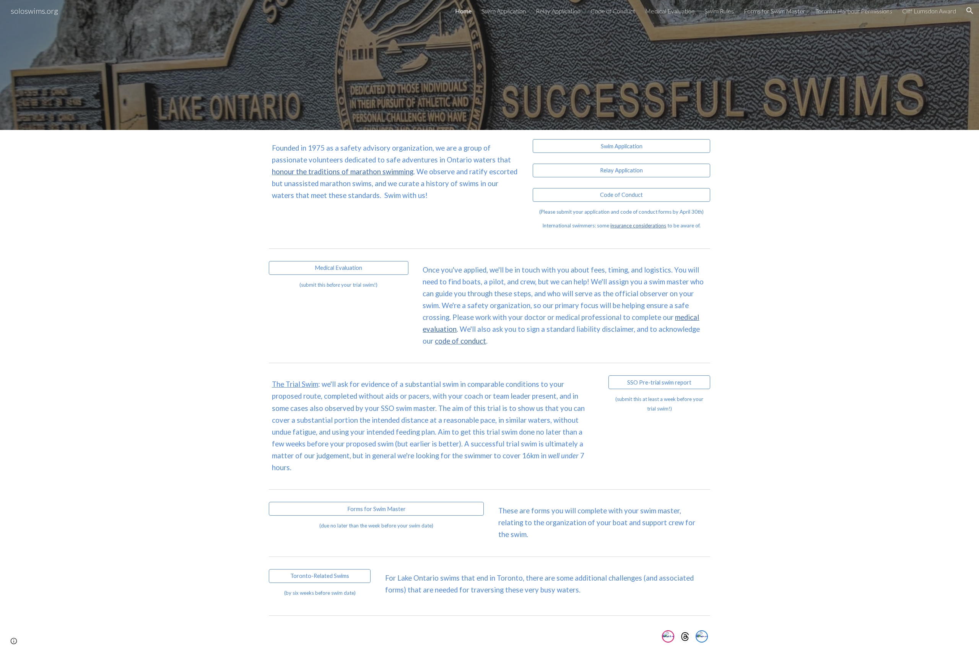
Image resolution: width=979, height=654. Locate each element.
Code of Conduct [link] (612, 11)
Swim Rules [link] (719, 11)
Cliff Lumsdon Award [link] (929, 11)
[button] (970, 11)
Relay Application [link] (558, 11)
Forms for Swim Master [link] (774, 11)
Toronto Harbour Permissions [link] (853, 11)
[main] (395, 172)
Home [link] (463, 11)
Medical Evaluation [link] (669, 11)
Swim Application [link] (503, 11)
